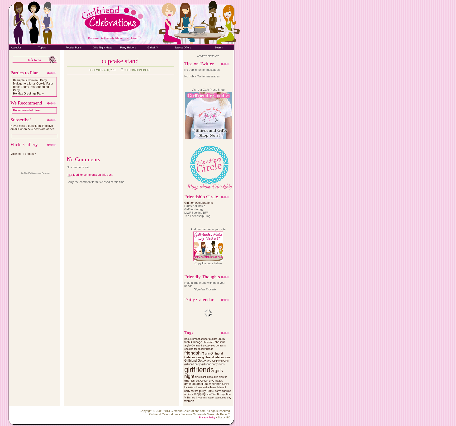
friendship (194, 352)
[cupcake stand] (94, 145)
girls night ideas (204, 376)
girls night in (220, 376)
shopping (200, 394)
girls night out (192, 380)
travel (211, 397)
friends (209, 348)
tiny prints (201, 397)
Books (188, 338)
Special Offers (183, 47)
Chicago (196, 342)
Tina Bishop (218, 394)
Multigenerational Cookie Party (33, 83)
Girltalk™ (152, 47)
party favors (191, 390)
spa (208, 394)
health (225, 384)
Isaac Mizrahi (218, 387)
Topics (42, 47)
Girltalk (204, 380)
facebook (199, 348)
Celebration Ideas (137, 70)
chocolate (208, 342)
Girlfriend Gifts (220, 360)
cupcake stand (120, 61)
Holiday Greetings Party (28, 93)
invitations (190, 387)
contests (221, 345)
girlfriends (199, 370)
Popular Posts (74, 47)
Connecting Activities (203, 345)
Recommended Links (27, 110)
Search (219, 47)
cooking (188, 348)
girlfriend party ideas (213, 364)
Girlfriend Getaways (197, 360)
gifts (207, 353)
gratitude (190, 384)
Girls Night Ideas (102, 47)
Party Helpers (128, 47)
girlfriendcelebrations (216, 357)
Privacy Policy (207, 417)
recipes (188, 394)
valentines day (223, 397)
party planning (223, 390)
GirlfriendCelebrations (198, 202)
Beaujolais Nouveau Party (30, 80)
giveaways (216, 380)
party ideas (206, 391)
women (189, 401)
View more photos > (23, 154)
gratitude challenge (208, 383)
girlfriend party (192, 364)
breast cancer (200, 338)
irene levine (202, 387)
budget (213, 338)
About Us (16, 47)
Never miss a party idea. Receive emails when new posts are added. (32, 127)
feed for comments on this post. (90, 174)
